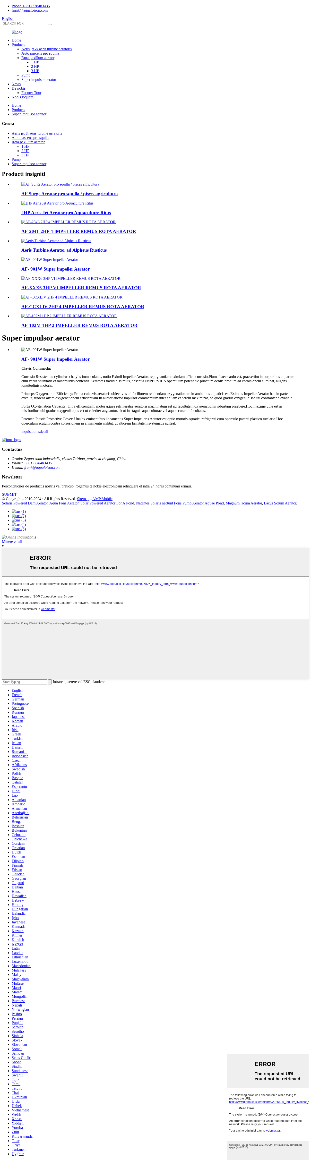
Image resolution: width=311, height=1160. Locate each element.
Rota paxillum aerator (37, 58)
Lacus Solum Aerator (280, 503)
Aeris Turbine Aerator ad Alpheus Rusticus (64, 250)
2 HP (35, 66)
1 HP (35, 62)
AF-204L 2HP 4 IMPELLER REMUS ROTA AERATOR (78, 231)
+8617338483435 (38, 463)
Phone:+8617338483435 (31, 6)
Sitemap (83, 499)
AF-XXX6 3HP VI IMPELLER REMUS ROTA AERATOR (81, 287)
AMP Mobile (102, 499)
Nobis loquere (22, 97)
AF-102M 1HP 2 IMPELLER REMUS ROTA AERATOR (79, 325)
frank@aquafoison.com (30, 10)
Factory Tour (31, 93)
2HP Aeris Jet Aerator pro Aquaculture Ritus (66, 212)
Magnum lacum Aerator (244, 503)
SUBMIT (9, 494)
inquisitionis (30, 431)
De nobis (19, 88)
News (16, 84)
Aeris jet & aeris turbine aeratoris (46, 49)
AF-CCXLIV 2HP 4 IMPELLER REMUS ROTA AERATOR (82, 306)
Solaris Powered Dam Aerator (25, 503)
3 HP (35, 71)
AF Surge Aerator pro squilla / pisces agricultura (69, 193)
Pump (25, 75)
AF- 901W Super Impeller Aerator (55, 269)
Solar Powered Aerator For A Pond (107, 503)
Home (16, 40)
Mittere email (12, 541)
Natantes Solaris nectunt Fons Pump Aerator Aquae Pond (180, 503)
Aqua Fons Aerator (63, 503)
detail (44, 431)
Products (18, 45)
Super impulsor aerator (38, 79)
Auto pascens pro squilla (40, 53)
